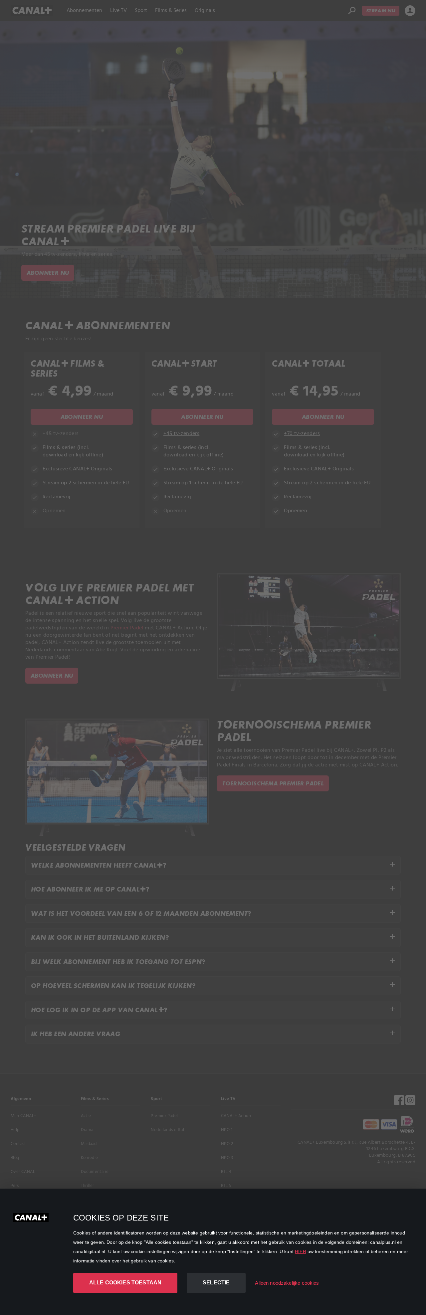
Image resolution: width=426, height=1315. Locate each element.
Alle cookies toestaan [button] (125, 1282)
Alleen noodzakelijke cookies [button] (287, 1283)
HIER (300, 1251)
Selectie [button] (216, 1282)
